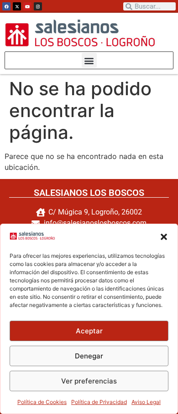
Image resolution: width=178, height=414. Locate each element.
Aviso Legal (146, 402)
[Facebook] (6, 6)
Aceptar (89, 331)
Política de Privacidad (99, 402)
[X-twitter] (17, 6)
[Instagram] (38, 6)
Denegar (89, 356)
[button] (163, 236)
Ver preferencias (89, 381)
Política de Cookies (42, 402)
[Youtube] (27, 6)
